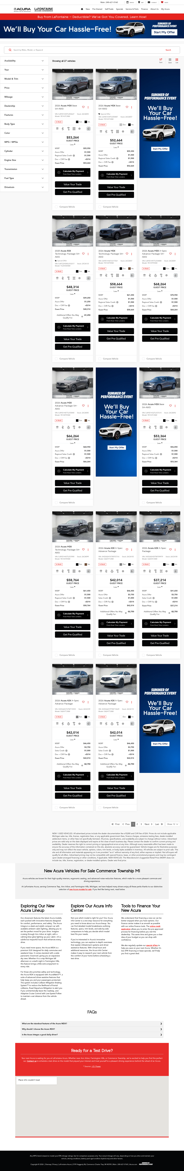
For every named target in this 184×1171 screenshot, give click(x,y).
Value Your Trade (73, 184)
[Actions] (88, 107)
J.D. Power (96, 1066)
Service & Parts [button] (132, 9)
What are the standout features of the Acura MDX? (44, 1023)
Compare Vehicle (67, 207)
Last (158, 824)
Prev (127, 824)
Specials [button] (119, 9)
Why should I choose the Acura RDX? (38, 1029)
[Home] (82, 9)
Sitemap (48, 1164)
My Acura (165, 9)
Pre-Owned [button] (97, 9)
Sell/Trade (109, 9)
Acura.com (133, 1164)
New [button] (88, 9)
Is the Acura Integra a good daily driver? (40, 1034)
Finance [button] (144, 9)
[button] (90, 84)
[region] (72, 157)
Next (148, 824)
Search (168, 50)
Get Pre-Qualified (72, 191)
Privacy (55, 1164)
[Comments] (88, 129)
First (117, 824)
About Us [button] (154, 9)
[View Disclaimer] (79, 128)
